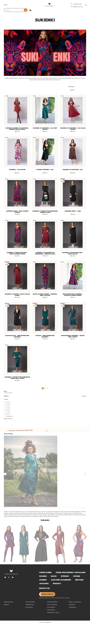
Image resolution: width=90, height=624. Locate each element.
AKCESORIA (44, 583)
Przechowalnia (29, 607)
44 (6, 414)
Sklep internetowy (44, 622)
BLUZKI (54, 576)
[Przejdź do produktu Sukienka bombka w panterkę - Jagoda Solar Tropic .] (17, 110)
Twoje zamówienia (30, 602)
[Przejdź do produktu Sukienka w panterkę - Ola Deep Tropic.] (45, 110)
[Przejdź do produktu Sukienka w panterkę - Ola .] (72, 152)
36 (6, 404)
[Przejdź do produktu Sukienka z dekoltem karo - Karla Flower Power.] (17, 235)
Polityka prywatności (52, 602)
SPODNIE (76, 576)
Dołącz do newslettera (47, 594)
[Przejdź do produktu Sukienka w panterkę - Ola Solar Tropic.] (72, 110)
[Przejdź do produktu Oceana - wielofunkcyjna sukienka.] (45, 318)
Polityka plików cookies (53, 612)
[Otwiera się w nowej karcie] (16, 577)
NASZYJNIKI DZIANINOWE (61, 580)
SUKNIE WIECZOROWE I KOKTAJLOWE (70, 572)
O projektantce (72, 607)
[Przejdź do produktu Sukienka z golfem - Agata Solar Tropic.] (17, 276)
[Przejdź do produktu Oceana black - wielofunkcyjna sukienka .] (17, 318)
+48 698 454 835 (77, 4)
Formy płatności (51, 607)
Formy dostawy (51, 609)
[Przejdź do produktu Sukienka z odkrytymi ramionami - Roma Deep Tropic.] (17, 359)
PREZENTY (57, 583)
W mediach (72, 604)
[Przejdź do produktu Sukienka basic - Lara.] (72, 193)
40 (6, 409)
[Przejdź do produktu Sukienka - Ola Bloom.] (17, 152)
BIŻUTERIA (79, 580)
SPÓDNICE (65, 576)
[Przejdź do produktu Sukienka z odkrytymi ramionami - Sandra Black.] (45, 193)
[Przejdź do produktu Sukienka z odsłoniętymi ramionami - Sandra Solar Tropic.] (45, 235)
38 (6, 407)
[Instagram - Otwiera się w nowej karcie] (9, 577)
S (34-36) (8, 416)
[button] (25, 10)
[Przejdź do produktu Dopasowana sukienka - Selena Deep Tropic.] (72, 318)
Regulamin (6, 604)
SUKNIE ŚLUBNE (45, 572)
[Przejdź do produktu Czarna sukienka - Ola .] (45, 152)
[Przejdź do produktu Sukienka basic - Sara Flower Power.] (17, 193)
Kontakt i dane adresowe (75, 602)
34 (6, 402)
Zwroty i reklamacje (52, 604)
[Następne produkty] (48, 388)
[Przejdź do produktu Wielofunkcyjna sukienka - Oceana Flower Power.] (72, 276)
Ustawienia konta (29, 604)
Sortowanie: (71, 86)
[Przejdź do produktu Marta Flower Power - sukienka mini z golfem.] (45, 276)
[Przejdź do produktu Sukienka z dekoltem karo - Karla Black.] (72, 235)
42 (6, 411)
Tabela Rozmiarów (8, 602)
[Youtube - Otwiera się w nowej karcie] (12, 577)
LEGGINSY (43, 580)
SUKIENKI (43, 576)
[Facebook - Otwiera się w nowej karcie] (5, 577)
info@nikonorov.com (78, 6)
